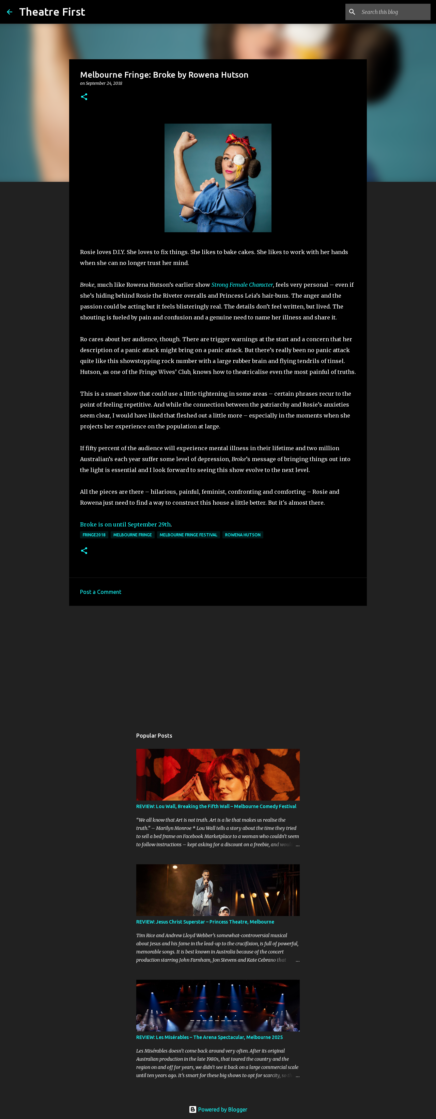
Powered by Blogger (222, 1109)
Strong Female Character (242, 284)
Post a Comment (100, 592)
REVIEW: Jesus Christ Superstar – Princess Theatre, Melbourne (205, 922)
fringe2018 (94, 535)
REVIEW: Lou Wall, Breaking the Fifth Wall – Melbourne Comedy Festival (216, 806)
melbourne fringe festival (188, 535)
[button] (84, 97)
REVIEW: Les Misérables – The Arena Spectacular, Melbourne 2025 (209, 1037)
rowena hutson (243, 535)
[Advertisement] (218, 663)
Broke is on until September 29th (125, 524)
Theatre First (52, 11)
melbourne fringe (132, 535)
